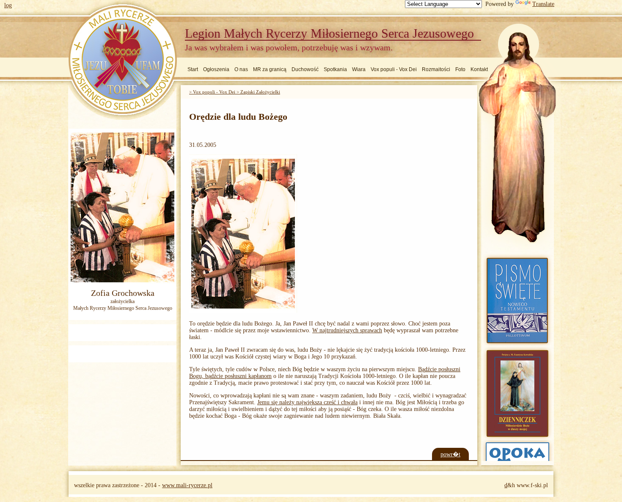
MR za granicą (269, 69)
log (8, 5)
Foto (460, 69)
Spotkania (335, 69)
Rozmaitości (436, 69)
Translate (543, 4)
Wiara (359, 69)
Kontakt (479, 69)
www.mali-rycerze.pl (187, 485)
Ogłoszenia (216, 69)
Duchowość (305, 69)
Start (192, 69)
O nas (241, 69)
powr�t (450, 454)
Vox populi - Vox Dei (394, 69)
